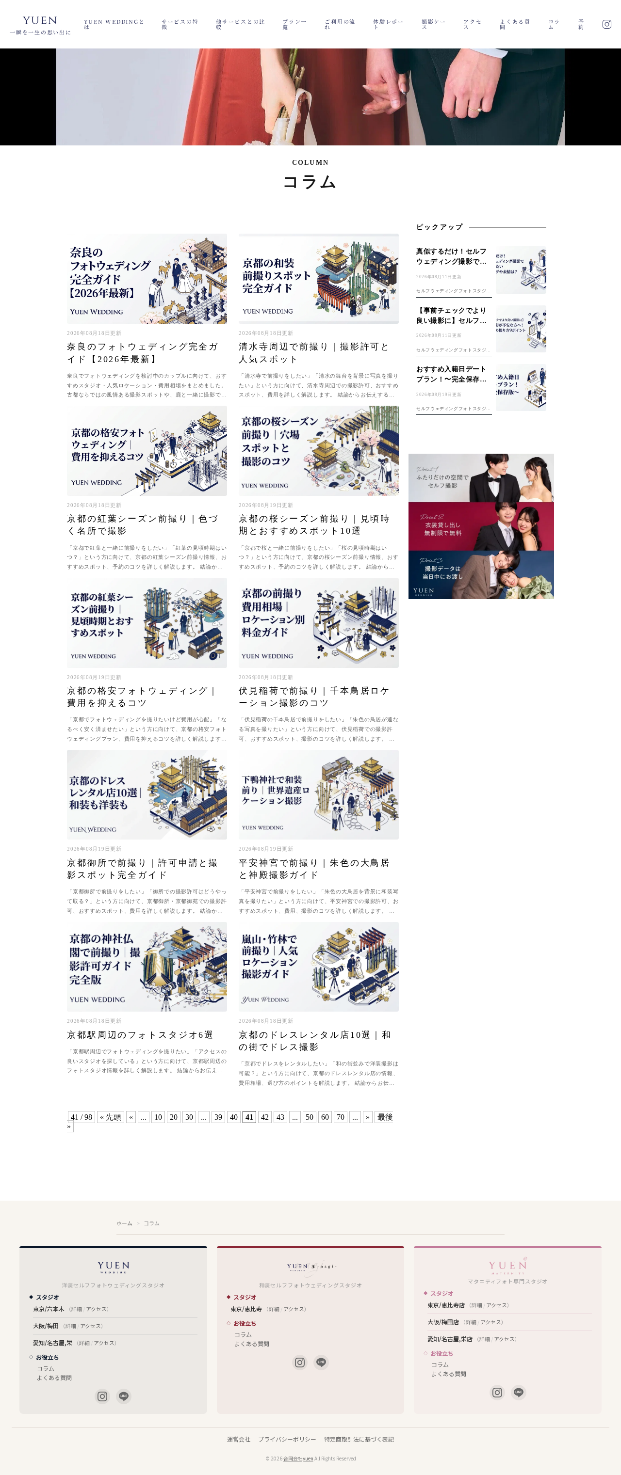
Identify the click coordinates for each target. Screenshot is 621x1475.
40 (234, 1117)
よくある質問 (515, 24)
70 (340, 1117)
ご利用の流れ (340, 24)
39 (218, 1117)
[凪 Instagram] (300, 1362)
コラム (554, 24)
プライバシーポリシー (287, 1439)
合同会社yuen (298, 1458)
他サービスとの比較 (240, 24)
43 (280, 1117)
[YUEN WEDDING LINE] (123, 1396)
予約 (581, 24)
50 (309, 1117)
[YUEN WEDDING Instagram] (102, 1396)
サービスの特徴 (180, 24)
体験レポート (388, 24)
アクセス (472, 24)
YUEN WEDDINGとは (114, 24)
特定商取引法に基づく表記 (359, 1439)
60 (325, 1117)
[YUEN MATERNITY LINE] (518, 1392)
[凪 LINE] (321, 1362)
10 (158, 1117)
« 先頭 (110, 1117)
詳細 (76, 1309)
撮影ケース (434, 24)
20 (174, 1117)
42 (265, 1117)
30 (189, 1117)
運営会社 (238, 1439)
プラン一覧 (294, 24)
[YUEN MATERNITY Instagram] (497, 1392)
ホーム (124, 1223)
